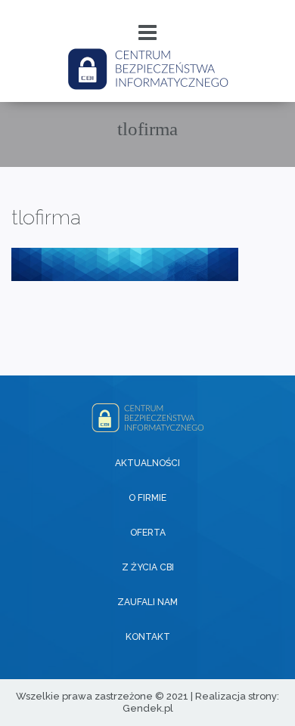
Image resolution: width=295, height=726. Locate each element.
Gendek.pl (148, 708)
